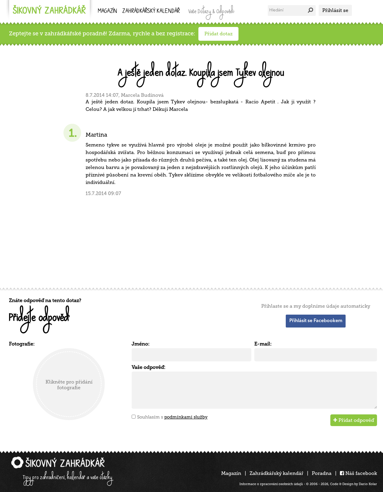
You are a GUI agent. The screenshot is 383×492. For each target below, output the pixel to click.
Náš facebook (360, 473)
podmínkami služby (186, 417)
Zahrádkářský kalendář (276, 473)
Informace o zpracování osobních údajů (271, 484)
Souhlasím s (172, 417)
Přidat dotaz (218, 34)
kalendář (151, 11)
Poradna (322, 473)
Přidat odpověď (355, 420)
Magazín (107, 11)
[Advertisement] (188, 238)
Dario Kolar (368, 484)
